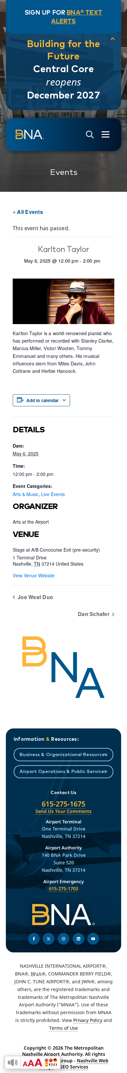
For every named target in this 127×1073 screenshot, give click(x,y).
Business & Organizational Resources (63, 754)
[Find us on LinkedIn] (78, 939)
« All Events (28, 212)
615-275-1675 (63, 803)
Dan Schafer (94, 614)
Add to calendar (42, 400)
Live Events (53, 494)
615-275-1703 (63, 888)
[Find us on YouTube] (93, 939)
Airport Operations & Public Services (63, 771)
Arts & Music (25, 494)
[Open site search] (90, 135)
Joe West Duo (34, 597)
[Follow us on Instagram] (63, 939)
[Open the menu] (105, 134)
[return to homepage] (30, 134)
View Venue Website (34, 575)
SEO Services (74, 1067)
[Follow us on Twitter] (48, 939)
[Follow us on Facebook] (34, 939)
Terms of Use (63, 1028)
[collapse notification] (112, 39)
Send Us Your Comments (63, 811)
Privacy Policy (87, 1020)
